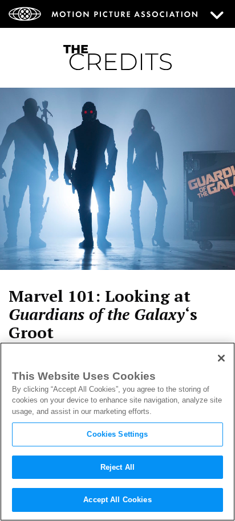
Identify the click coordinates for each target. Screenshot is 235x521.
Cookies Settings (117, 434)
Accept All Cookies (117, 499)
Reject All (117, 467)
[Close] (221, 358)
